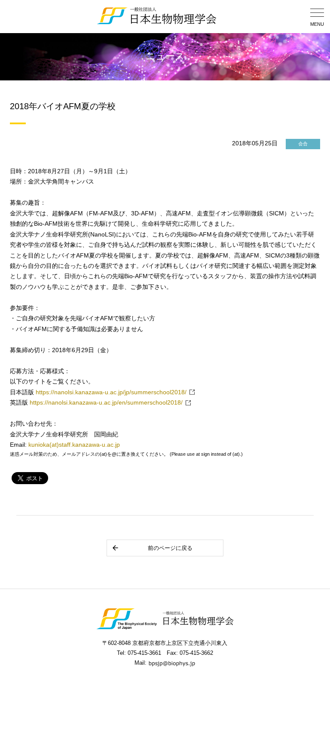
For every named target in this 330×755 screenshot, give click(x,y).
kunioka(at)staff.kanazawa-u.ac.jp (74, 445)
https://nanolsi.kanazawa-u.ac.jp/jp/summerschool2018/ (111, 392)
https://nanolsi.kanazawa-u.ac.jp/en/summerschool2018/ (106, 402)
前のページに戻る (170, 548)
